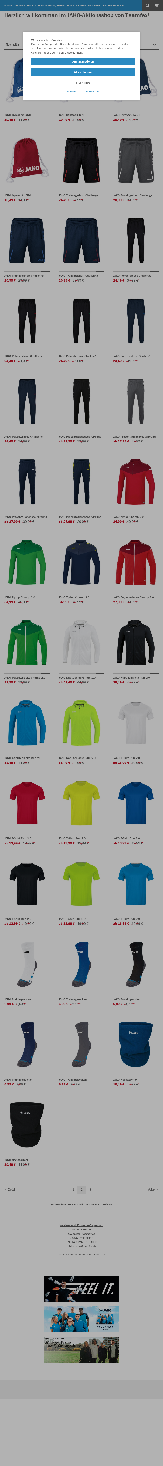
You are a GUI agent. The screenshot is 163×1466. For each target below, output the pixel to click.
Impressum (91, 91)
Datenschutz (72, 91)
